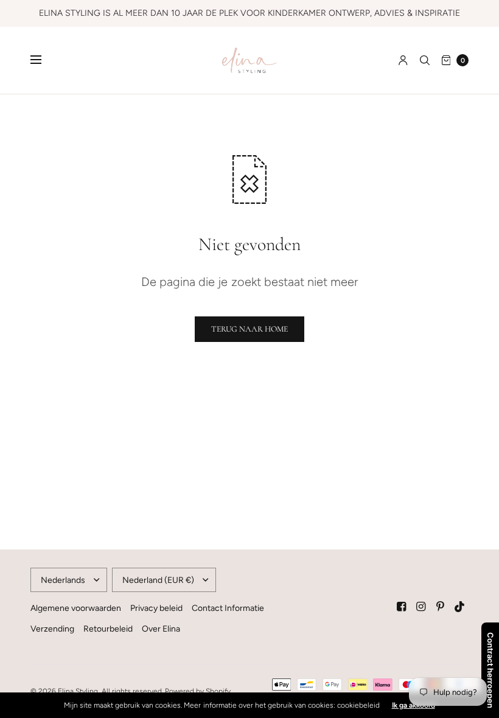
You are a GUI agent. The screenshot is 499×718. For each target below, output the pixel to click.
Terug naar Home (249, 329)
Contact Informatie (228, 608)
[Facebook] (401, 606)
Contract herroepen (490, 670)
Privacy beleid (156, 608)
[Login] (403, 60)
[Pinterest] (440, 606)
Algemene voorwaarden (75, 608)
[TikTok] (460, 606)
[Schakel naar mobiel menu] (43, 60)
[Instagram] (421, 606)
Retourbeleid (108, 629)
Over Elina (161, 629)
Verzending (52, 629)
